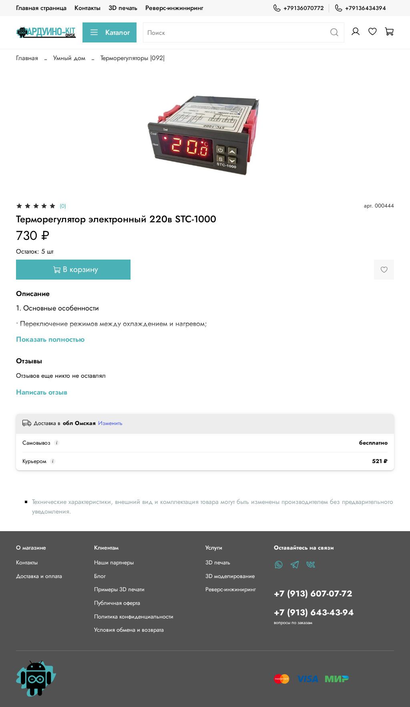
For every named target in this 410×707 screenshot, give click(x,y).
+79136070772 (303, 8)
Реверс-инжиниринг (174, 7)
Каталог (117, 32)
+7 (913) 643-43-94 (314, 612)
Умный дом (69, 57)
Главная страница (41, 7)
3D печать (123, 7)
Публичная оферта (117, 603)
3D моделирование (230, 576)
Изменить (110, 423)
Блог (100, 576)
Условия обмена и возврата (129, 630)
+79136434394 (365, 8)
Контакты (87, 7)
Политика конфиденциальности (133, 616)
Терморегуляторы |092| (132, 57)
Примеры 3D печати (119, 589)
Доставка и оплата (39, 576)
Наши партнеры (114, 562)
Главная (27, 57)
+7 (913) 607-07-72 (313, 594)
